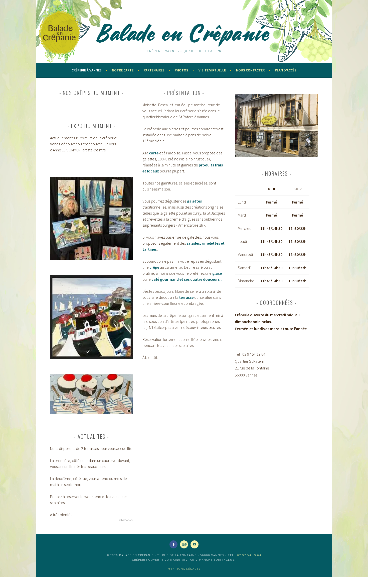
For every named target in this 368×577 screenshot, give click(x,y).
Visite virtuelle (212, 70)
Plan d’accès (285, 70)
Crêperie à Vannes (87, 70)
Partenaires (154, 70)
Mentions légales (184, 568)
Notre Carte (122, 70)
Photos (181, 70)
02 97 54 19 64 (249, 555)
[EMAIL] (195, 544)
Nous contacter (250, 70)
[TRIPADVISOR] (184, 544)
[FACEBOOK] (173, 544)
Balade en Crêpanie (184, 33)
